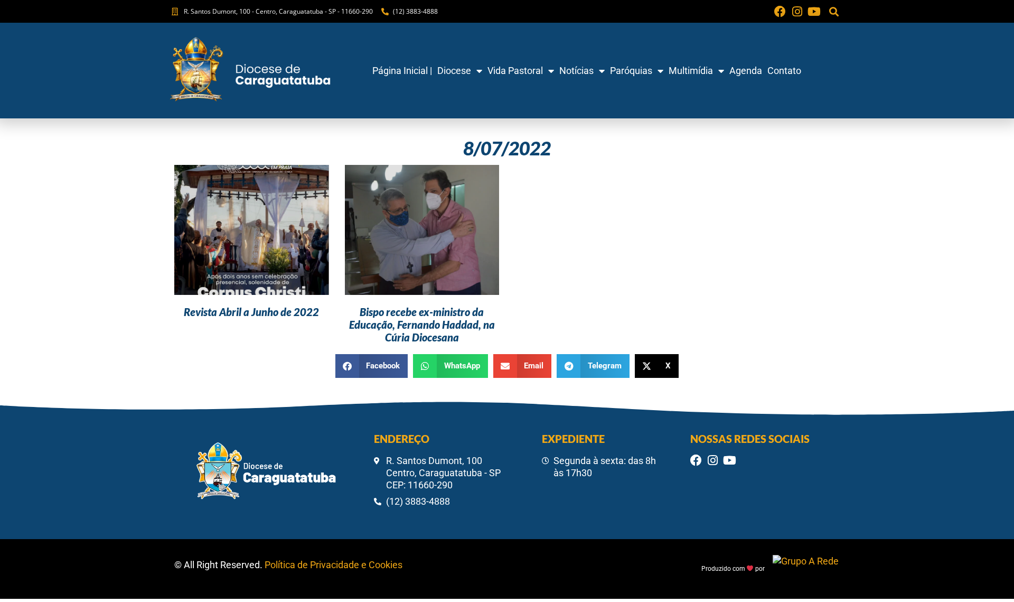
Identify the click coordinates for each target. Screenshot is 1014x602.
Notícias (576, 70)
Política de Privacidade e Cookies (333, 564)
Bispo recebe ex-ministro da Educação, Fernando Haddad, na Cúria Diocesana (422, 324)
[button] (833, 11)
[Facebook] (780, 11)
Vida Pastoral (515, 70)
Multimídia (691, 70)
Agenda (745, 70)
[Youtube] (814, 11)
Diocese (454, 70)
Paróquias (631, 70)
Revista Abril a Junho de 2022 (251, 311)
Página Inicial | (402, 70)
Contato (784, 70)
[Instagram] (797, 11)
